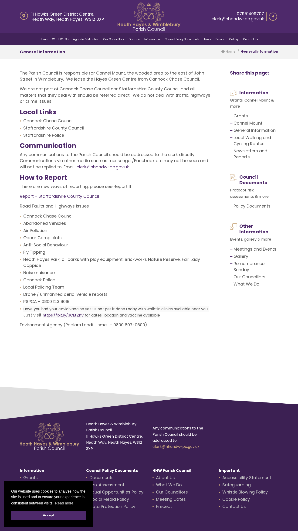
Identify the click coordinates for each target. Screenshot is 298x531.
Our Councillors (113, 39)
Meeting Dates (171, 499)
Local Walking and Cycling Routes (252, 140)
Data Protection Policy (112, 506)
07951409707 (250, 13)
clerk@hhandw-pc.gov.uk (238, 18)
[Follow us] (273, 17)
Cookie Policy (236, 499)
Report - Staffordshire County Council (59, 196)
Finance (134, 39)
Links (207, 39)
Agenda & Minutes (85, 39)
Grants (241, 116)
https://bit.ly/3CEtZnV (63, 315)
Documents (259, 206)
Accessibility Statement (246, 477)
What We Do (60, 39)
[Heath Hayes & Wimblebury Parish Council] (149, 16)
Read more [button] (64, 503)
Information (152, 39)
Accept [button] (48, 515)
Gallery (233, 39)
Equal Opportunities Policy (116, 492)
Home (43, 39)
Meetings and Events (255, 249)
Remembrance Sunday (249, 266)
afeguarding (238, 485)
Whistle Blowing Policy (245, 492)
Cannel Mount (248, 123)
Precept (164, 506)
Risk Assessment (107, 485)
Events (220, 39)
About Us (165, 477)
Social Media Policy (109, 499)
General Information (255, 130)
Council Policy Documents (182, 39)
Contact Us (250, 39)
